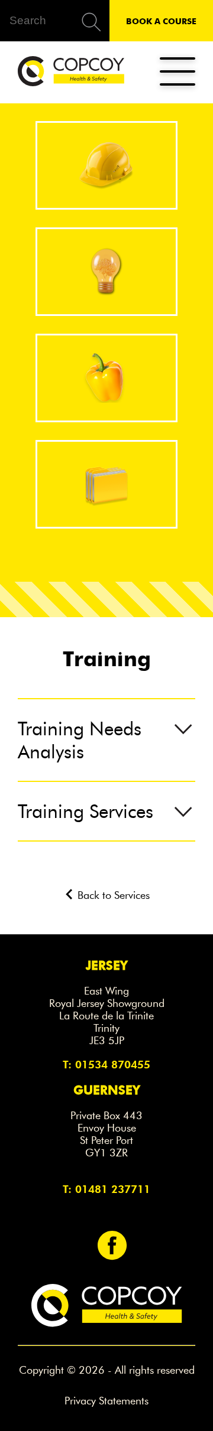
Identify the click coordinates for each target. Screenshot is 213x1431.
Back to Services (112, 895)
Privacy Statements (106, 1400)
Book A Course (161, 21)
